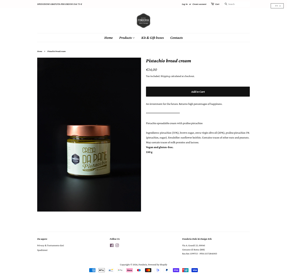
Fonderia (143, 264)
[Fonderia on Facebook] (112, 246)
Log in (185, 4)
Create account (199, 4)
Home (108, 37)
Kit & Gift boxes (152, 37)
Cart (217, 4)
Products (125, 37)
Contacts (176, 37)
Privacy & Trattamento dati (50, 245)
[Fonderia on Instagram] (117, 246)
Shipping (165, 76)
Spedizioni (42, 250)
